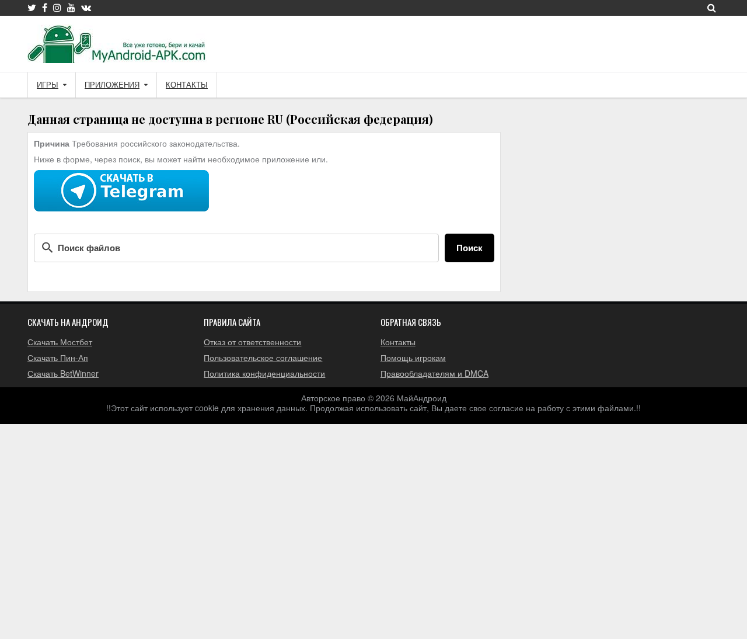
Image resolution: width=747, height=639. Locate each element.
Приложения (112, 85)
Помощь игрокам (413, 357)
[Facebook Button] (44, 7)
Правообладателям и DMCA (434, 373)
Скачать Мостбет (59, 342)
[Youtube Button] (71, 7)
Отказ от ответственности (252, 342)
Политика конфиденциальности (264, 373)
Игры (47, 85)
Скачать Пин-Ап (57, 357)
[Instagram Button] (57, 7)
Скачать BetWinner (63, 373)
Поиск (469, 247)
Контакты (187, 85)
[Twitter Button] (31, 7)
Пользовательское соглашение (263, 357)
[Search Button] (711, 7)
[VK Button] (86, 7)
